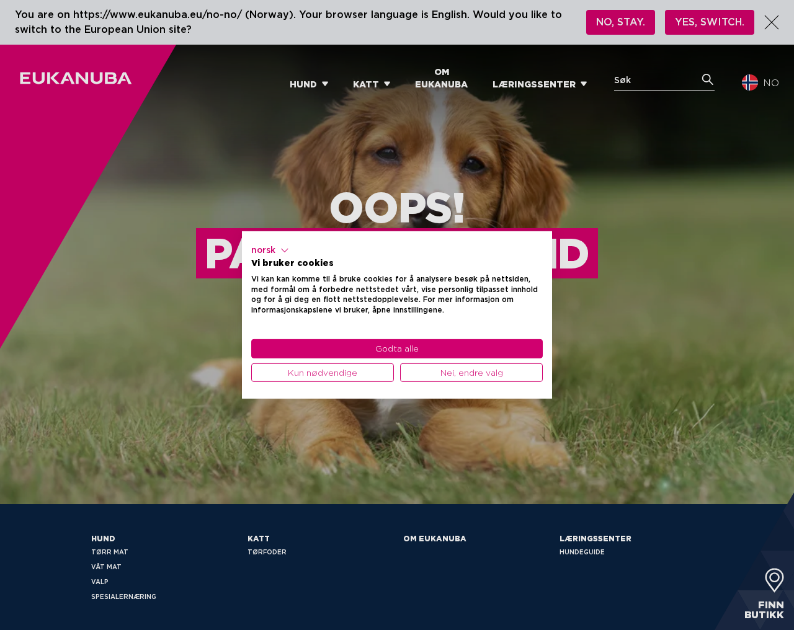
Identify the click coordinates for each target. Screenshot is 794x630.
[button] (270, 250)
